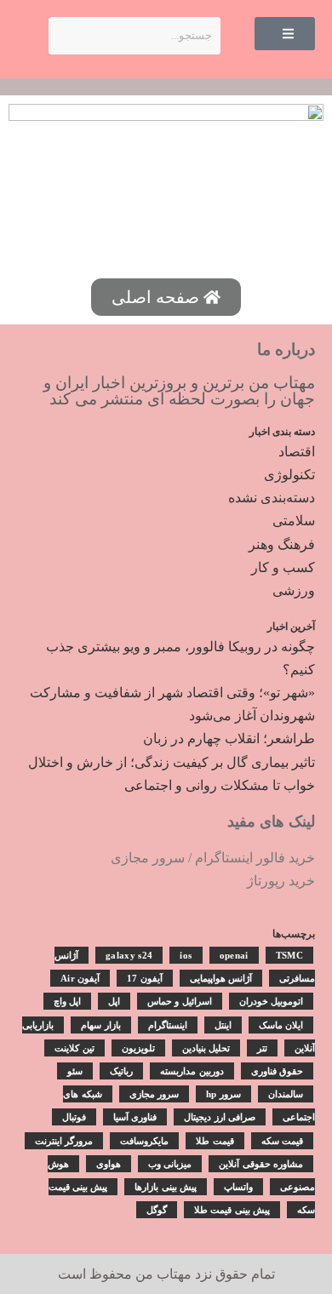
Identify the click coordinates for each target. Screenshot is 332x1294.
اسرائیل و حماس (179, 1001)
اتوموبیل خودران (271, 1001)
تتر (262, 1048)
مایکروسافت (144, 1141)
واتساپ (238, 1187)
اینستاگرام (167, 1025)
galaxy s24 (129, 955)
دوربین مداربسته (191, 1071)
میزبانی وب (170, 1164)
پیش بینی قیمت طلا (232, 1210)
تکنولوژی (289, 474)
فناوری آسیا (135, 1117)
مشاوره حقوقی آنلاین (261, 1164)
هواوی (108, 1164)
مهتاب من (163, 1274)
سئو (75, 1071)
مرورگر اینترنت (64, 1141)
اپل (114, 1001)
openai (234, 955)
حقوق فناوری (277, 1071)
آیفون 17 (144, 978)
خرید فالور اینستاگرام (255, 857)
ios (186, 955)
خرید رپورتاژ (281, 880)
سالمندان (285, 1094)
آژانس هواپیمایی (221, 978)
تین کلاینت (74, 1048)
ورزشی (293, 590)
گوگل (156, 1210)
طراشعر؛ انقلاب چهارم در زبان (229, 738)
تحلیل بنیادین (206, 1048)
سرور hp (223, 1094)
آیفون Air (80, 978)
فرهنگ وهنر (282, 544)
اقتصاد (296, 451)
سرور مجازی (148, 857)
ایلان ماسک (281, 1025)
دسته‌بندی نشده (271, 497)
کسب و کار (283, 567)
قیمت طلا (214, 1141)
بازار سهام (100, 1025)
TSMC (289, 955)
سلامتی (293, 520)
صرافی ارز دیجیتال (219, 1117)
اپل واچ (67, 1001)
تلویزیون (138, 1048)
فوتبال (74, 1117)
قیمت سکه (282, 1141)
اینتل (223, 1025)
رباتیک (121, 1071)
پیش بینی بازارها (166, 1187)
